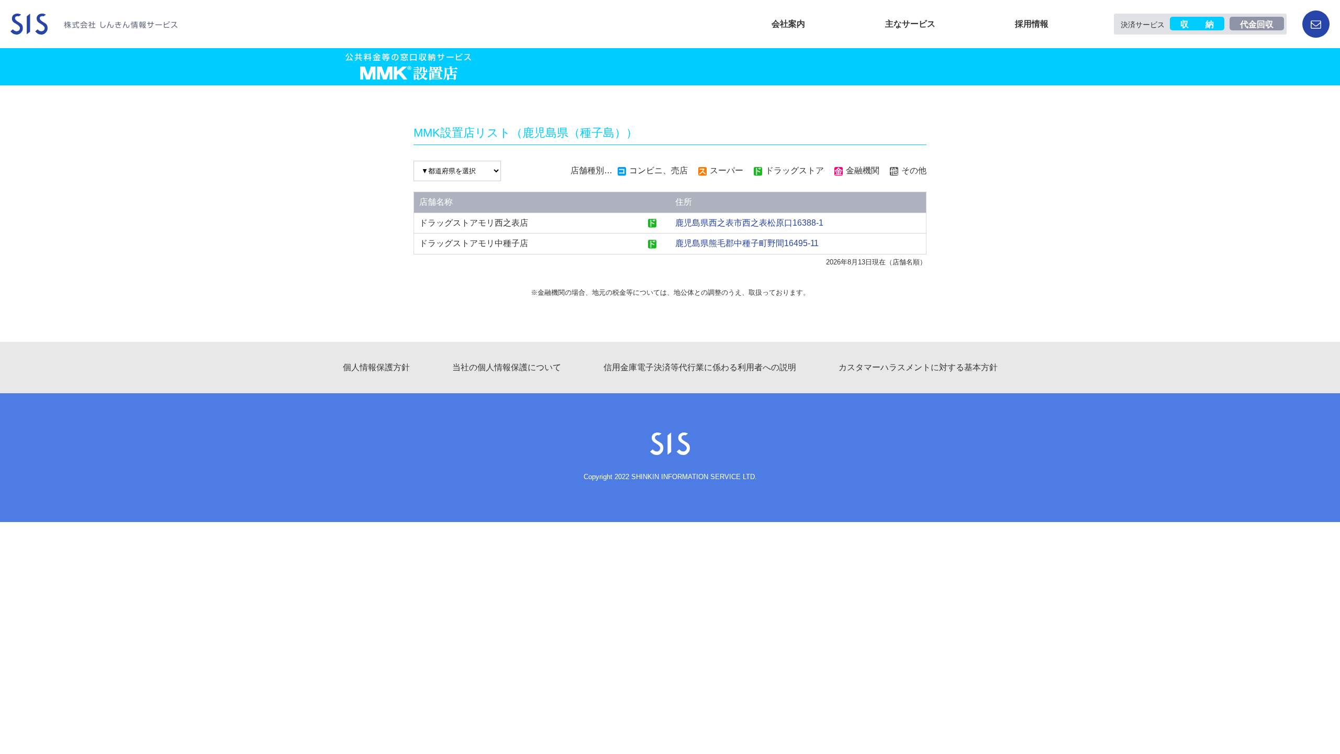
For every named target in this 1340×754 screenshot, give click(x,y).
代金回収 (1257, 24)
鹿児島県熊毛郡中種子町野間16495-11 (747, 243)
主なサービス (910, 23)
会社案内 (788, 23)
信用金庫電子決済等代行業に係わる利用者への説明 (700, 367)
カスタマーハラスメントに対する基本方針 (918, 367)
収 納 (1197, 24)
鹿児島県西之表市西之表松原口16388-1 (749, 222)
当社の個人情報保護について (506, 367)
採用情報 (1031, 23)
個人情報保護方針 (376, 367)
